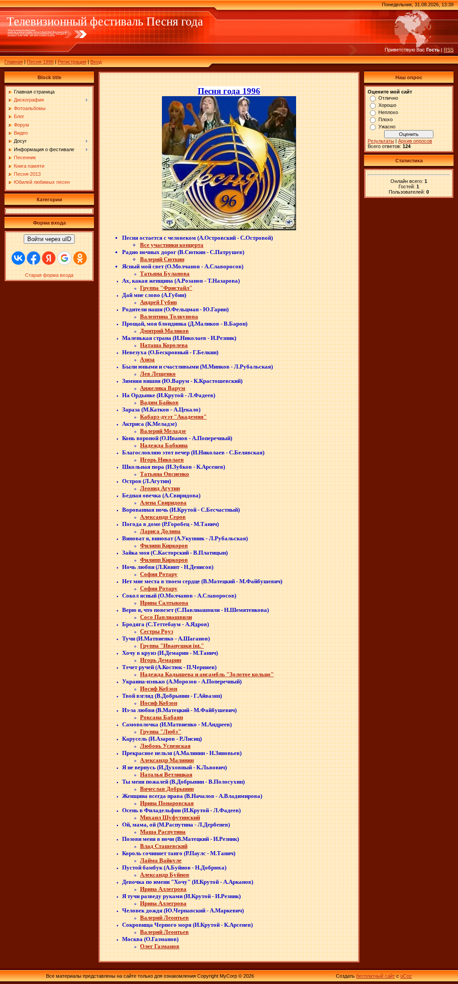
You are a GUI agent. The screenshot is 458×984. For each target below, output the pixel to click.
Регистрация (72, 61)
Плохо (385, 119)
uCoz (406, 976)
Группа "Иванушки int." (172, 645)
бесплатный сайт (375, 976)
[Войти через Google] (64, 258)
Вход (96, 61)
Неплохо (388, 112)
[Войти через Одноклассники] (80, 258)
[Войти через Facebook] (33, 258)
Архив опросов (415, 141)
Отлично (388, 98)
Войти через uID (49, 239)
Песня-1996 (40, 61)
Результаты (381, 141)
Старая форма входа (49, 275)
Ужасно (386, 126)
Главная (13, 61)
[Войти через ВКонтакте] (18, 258)
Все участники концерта (172, 245)
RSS (449, 49)
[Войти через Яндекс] (48, 258)
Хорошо (387, 105)
